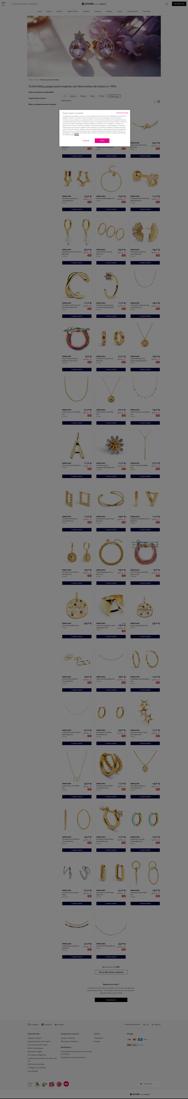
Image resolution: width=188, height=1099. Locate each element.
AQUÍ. (76, 134)
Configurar (86, 140)
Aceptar (102, 140)
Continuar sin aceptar (122, 112)
